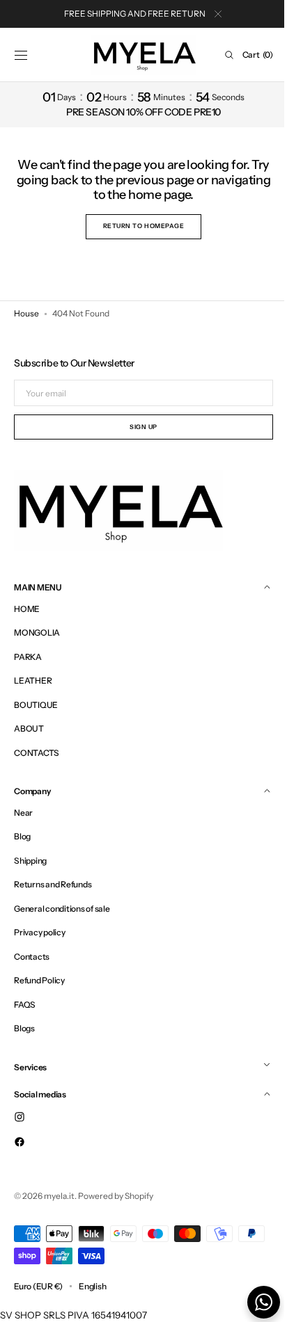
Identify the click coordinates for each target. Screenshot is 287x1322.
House (26, 313)
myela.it (59, 1196)
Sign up (139, 426)
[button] (21, 55)
